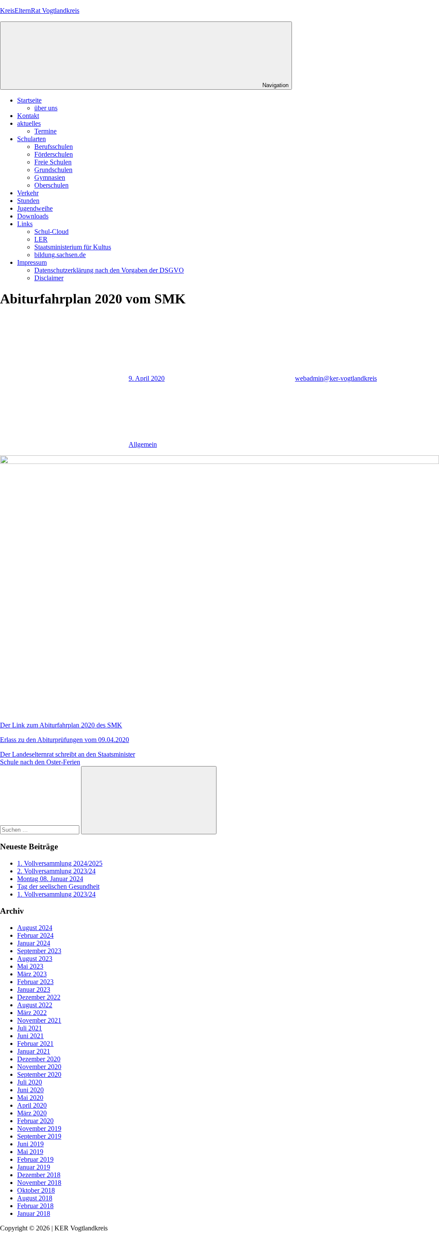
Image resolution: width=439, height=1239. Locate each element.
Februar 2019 (35, 1159)
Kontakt (28, 115)
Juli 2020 (29, 1082)
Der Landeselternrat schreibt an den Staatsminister (67, 754)
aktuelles (29, 123)
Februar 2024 (35, 935)
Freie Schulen (53, 162)
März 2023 (32, 974)
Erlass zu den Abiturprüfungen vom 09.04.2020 (64, 739)
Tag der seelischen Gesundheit (58, 886)
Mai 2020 (30, 1097)
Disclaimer (48, 278)
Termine (45, 131)
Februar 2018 (35, 1205)
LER (41, 239)
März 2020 (32, 1113)
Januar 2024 (33, 943)
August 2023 (34, 958)
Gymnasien (49, 177)
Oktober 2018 (36, 1190)
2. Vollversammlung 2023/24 (56, 871)
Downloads (32, 216)
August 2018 (34, 1198)
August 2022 (34, 1005)
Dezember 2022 (38, 997)
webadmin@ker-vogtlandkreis (336, 378)
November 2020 (39, 1066)
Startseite (29, 100)
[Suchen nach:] (40, 829)
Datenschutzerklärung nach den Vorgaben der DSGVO (109, 270)
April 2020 (32, 1105)
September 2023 (39, 950)
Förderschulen (53, 154)
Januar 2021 (33, 1051)
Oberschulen (51, 185)
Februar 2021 (35, 1043)
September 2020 (39, 1074)
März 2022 (32, 1012)
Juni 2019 (30, 1144)
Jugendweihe (35, 208)
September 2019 (39, 1136)
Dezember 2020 (38, 1059)
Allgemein (143, 444)
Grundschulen (53, 169)
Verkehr (28, 193)
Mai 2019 (30, 1151)
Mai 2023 (30, 966)
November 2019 (39, 1128)
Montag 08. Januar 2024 (50, 878)
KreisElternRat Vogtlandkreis (39, 10)
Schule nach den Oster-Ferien (40, 762)
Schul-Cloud (51, 231)
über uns (45, 108)
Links (25, 223)
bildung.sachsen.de (60, 254)
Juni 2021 (30, 1035)
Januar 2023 (33, 989)
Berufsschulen (53, 146)
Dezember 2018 (38, 1174)
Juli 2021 (29, 1028)
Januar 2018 (33, 1213)
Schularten (31, 138)
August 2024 (34, 927)
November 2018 (39, 1182)
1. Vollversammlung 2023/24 (56, 894)
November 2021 (39, 1020)
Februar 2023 (35, 981)
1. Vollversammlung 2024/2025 (59, 863)
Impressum (32, 262)
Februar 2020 (35, 1120)
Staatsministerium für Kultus (72, 247)
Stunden (28, 200)
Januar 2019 (33, 1167)
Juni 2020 (30, 1090)
